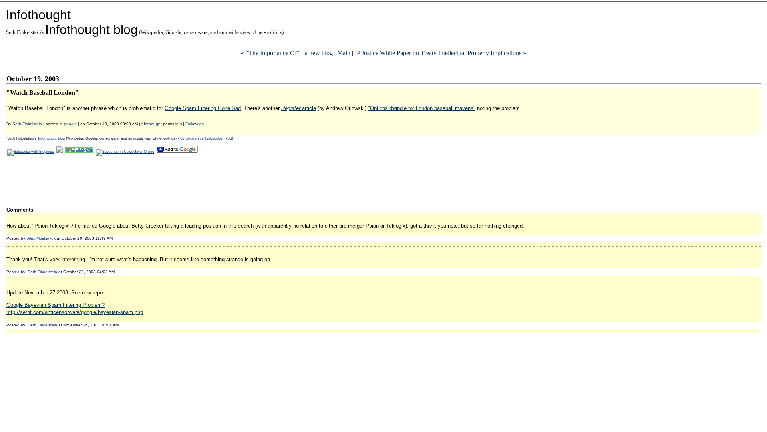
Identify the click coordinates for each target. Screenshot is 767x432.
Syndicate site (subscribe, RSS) (206, 138)
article (298, 108)
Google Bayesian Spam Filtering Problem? (55, 305)
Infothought (38, 15)
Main (343, 53)
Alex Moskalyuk (41, 238)
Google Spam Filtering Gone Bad (203, 108)
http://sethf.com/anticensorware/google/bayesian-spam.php (74, 312)
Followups (194, 124)
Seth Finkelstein (27, 124)
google (70, 124)
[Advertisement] (151, 181)
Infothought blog (91, 29)
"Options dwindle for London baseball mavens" (421, 108)
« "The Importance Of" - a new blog (287, 53)
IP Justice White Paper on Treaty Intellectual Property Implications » (440, 53)
